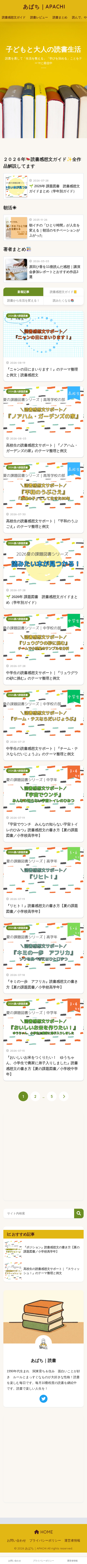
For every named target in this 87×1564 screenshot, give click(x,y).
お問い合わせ (16, 1540)
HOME (46, 1532)
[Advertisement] (43, 1156)
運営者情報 (72, 1540)
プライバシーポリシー (45, 1540)
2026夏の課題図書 (18, 315)
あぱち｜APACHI (44, 6)
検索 (79, 1213)
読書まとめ (60, 17)
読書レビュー (39, 17)
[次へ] (64, 1096)
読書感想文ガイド (14, 17)
